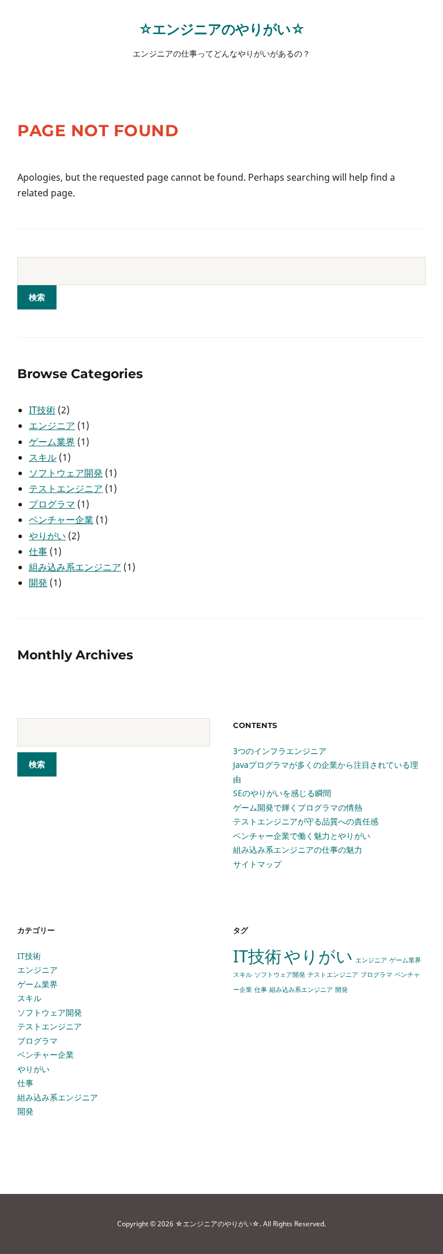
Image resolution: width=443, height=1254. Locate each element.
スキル (43, 457)
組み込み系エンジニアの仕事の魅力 (297, 849)
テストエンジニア (66, 488)
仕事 (38, 551)
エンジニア (52, 425)
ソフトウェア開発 (66, 472)
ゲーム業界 (52, 441)
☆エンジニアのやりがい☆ (221, 28)
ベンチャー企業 (61, 519)
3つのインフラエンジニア (279, 750)
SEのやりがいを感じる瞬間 (282, 793)
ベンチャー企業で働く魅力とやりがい (301, 835)
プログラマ (52, 504)
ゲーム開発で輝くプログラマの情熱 (297, 807)
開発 (38, 582)
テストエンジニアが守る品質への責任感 (305, 821)
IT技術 (42, 410)
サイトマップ (257, 864)
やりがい (47, 535)
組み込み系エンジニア (75, 567)
